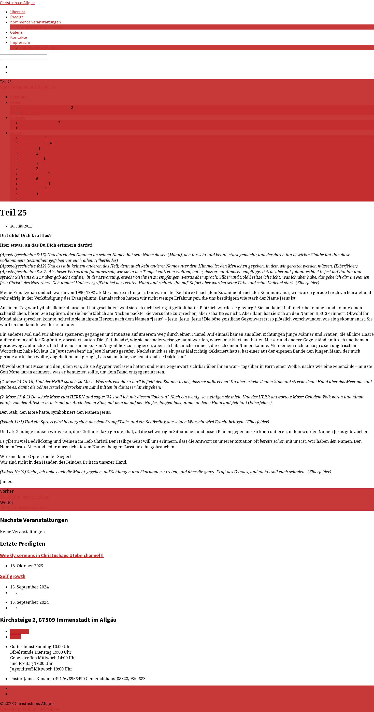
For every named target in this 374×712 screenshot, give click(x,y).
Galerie (16, 32)
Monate (17, 132)
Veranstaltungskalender (41, 27)
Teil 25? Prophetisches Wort (24, 496)
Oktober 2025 (32, 137)
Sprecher (18, 117)
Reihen (16, 102)
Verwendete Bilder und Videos (30, 709)
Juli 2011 (28, 193)
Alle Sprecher (32, 127)
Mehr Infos (19, 631)
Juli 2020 (28, 163)
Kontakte (18, 37)
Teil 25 (35, 87)
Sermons (19, 87)
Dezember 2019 (33, 173)
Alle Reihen (30, 112)
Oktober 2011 (32, 188)
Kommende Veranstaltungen (35, 21)
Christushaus (17, 2)
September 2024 (34, 142)
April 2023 (29, 148)
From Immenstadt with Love (45, 107)
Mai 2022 (27, 153)
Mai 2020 (27, 168)
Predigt (16, 16)
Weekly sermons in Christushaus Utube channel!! (52, 555)
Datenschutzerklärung (40, 47)
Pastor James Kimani (38, 122)
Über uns (17, 11)
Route (15, 636)
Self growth (12, 576)
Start (5, 87)
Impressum (20, 42)
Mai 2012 (27, 178)
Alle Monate (30, 198)
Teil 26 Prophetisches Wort (23, 508)
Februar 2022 (31, 158)
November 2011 (34, 183)
